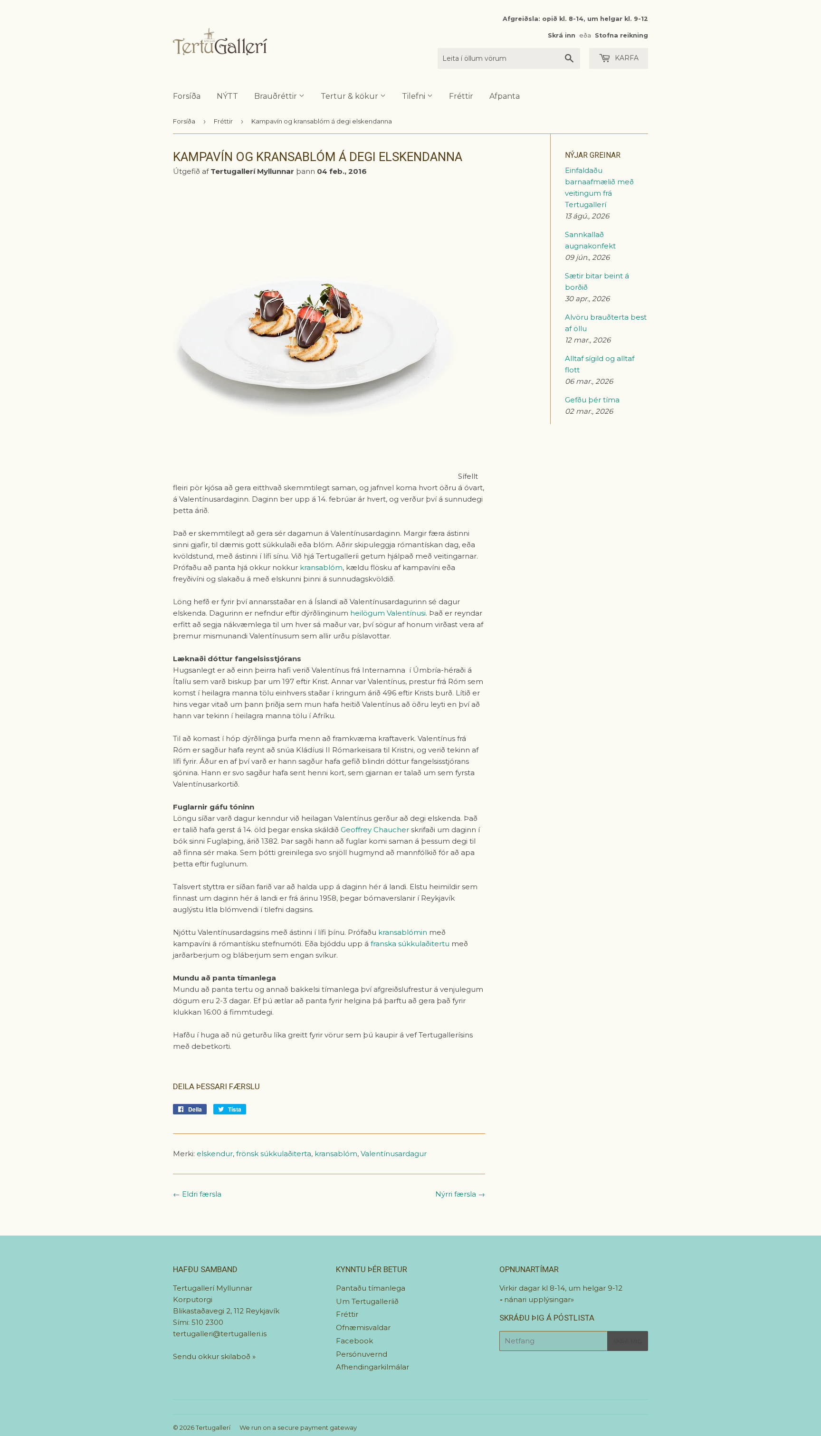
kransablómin (402, 932)
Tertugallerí (213, 1427)
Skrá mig (627, 1341)
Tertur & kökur (350, 96)
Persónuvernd (361, 1354)
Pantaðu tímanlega (370, 1288)
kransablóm (321, 567)
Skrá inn (561, 35)
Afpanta (504, 96)
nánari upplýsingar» (539, 1299)
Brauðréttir (276, 96)
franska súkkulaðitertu (410, 943)
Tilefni (414, 96)
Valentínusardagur (394, 1153)
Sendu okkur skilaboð (212, 1356)
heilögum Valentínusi (388, 613)
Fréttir (461, 96)
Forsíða (186, 96)
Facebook (354, 1340)
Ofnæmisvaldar (363, 1327)
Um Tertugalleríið (367, 1301)
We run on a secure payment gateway (298, 1427)
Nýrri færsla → (460, 1193)
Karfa (626, 58)
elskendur (215, 1153)
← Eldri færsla (197, 1193)
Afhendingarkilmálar (372, 1366)
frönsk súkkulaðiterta (273, 1153)
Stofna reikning (621, 35)
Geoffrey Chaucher (375, 829)
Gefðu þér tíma (592, 399)
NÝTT (227, 96)
